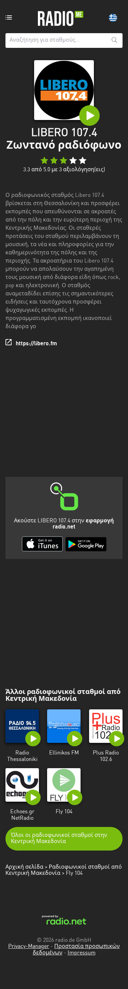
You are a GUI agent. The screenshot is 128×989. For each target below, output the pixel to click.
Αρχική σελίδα (24, 867)
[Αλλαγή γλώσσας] (113, 18)
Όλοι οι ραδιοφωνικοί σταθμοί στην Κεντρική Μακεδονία (59, 838)
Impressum (82, 953)
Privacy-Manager (28, 946)
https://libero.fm (36, 344)
